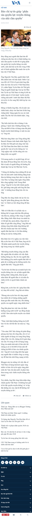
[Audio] (20, 515)
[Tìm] (27, 515)
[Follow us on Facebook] (2, 462)
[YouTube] (13, 515)
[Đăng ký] (22, 462)
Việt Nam (4, 8)
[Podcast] (18, 462)
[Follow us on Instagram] (14, 462)
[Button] (27, 27)
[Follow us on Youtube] (10, 462)
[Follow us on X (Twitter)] (6, 462)
